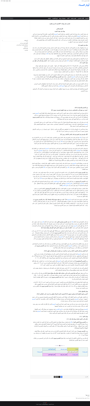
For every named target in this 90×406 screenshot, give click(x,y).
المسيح (56, 34)
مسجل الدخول (82, 398)
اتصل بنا (37, 404)
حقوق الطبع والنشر (45, 404)
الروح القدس (61, 85)
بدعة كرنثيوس (26, 46)
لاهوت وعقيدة (73, 18)
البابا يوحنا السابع (25, 48)
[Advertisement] (30, 9)
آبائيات (68, 18)
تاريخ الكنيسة (55, 18)
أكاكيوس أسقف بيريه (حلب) (24, 43)
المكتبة (49, 18)
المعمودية (78, 150)
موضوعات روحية (62, 18)
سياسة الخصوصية (51, 404)
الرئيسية (87, 18)
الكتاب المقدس (81, 18)
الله (47, 53)
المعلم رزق (26, 50)
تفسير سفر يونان (64, 349)
